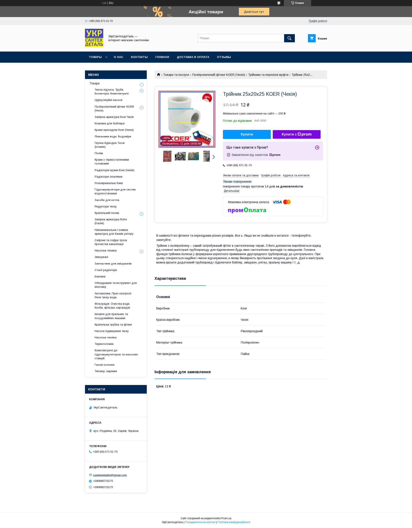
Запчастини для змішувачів (113, 263)
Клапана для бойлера (109, 123)
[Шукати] (289, 38)
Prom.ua (226, 518)
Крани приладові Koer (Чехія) (114, 129)
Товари (94, 83)
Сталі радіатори (106, 270)
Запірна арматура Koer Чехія (114, 117)
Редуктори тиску (106, 206)
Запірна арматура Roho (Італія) (111, 221)
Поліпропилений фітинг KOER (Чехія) (218, 74)
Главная (162, 57)
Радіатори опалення (108, 176)
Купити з (289, 134)
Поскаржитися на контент (200, 522)
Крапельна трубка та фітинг (113, 324)
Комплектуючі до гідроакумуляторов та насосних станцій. (116, 354)
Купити (247, 134)
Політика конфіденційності (234, 522)
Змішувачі (101, 257)
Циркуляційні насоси (108, 100)
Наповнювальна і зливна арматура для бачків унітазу (114, 231)
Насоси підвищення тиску (112, 331)
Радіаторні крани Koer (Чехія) (114, 170)
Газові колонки (104, 364)
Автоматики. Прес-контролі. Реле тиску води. (113, 295)
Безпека (100, 276)
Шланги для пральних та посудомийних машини (111, 316)
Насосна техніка (106, 250)
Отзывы (224, 57)
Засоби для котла (107, 200)
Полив (99, 153)
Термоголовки (104, 343)
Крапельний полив (107, 213)
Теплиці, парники (106, 371)
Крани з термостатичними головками (112, 161)
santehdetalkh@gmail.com (110, 474)
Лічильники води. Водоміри (113, 136)
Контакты (139, 57)
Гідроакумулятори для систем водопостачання (115, 191)
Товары (95, 57)
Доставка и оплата (193, 57)
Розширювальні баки (109, 183)
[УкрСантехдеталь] (94, 46)
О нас (118, 57)
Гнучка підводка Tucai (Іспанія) (109, 144)
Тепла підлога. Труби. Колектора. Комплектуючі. (112, 91)
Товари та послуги (176, 74)
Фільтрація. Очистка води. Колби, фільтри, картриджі (112, 305)
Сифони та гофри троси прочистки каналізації (111, 242)
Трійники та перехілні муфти (268, 74)
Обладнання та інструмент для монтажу (116, 284)
